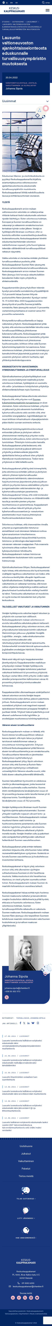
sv (17, 3)
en (11, 3)
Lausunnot (32, 22)
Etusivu (6, 22)
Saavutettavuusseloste (17, 1311)
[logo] (14, 9)
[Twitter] (7, 997)
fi (6, 3)
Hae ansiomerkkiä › (26, 1238)
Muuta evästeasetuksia (38, 1314)
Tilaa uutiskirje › (26, 1199)
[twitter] (24, 1023)
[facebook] (20, 1023)
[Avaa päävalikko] (47, 10)
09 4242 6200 (28, 1283)
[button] (46, 2)
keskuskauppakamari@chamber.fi (28, 1286)
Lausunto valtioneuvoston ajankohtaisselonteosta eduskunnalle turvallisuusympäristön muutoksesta (22, 26)
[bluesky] (33, 1023)
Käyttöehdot (24, 1314)
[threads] (37, 1023)
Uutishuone (18, 22)
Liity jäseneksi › (26, 1218)
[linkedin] (28, 1023)
